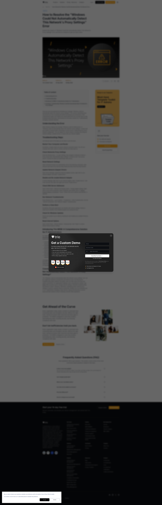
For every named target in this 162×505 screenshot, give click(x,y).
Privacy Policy (47, 494)
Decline (54, 499)
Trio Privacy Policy (103, 261)
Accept (44, 499)
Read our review (60, 267)
